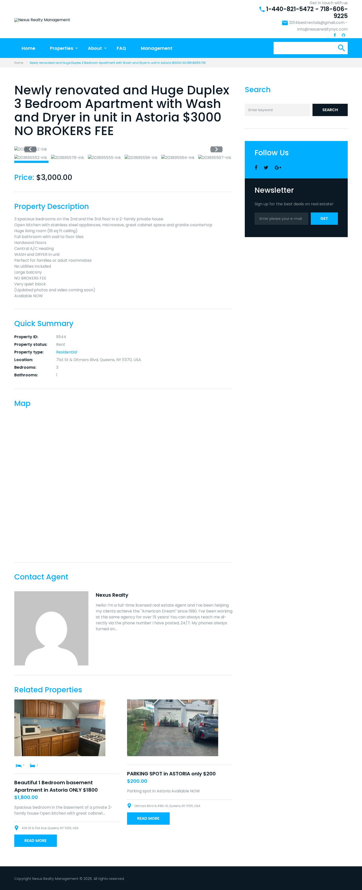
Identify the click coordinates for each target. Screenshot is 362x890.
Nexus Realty (112, 595)
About (95, 48)
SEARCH (330, 110)
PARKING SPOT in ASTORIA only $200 (171, 773)
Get (324, 218)
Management (156, 48)
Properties (61, 48)
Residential (66, 352)
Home (28, 48)
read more (35, 840)
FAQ (121, 48)
